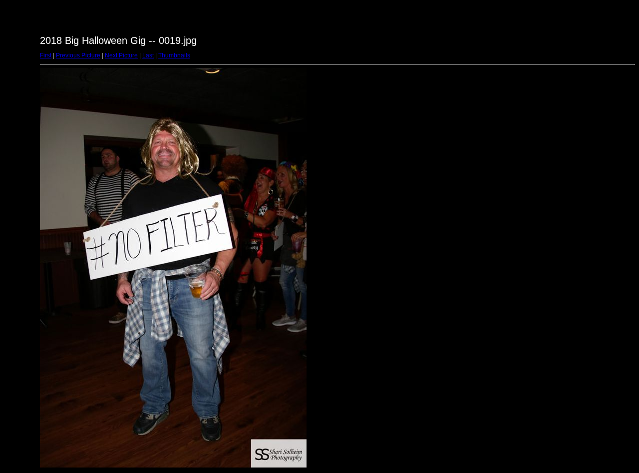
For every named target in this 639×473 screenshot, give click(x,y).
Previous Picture (78, 55)
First (45, 55)
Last (148, 55)
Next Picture (121, 55)
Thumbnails (174, 55)
